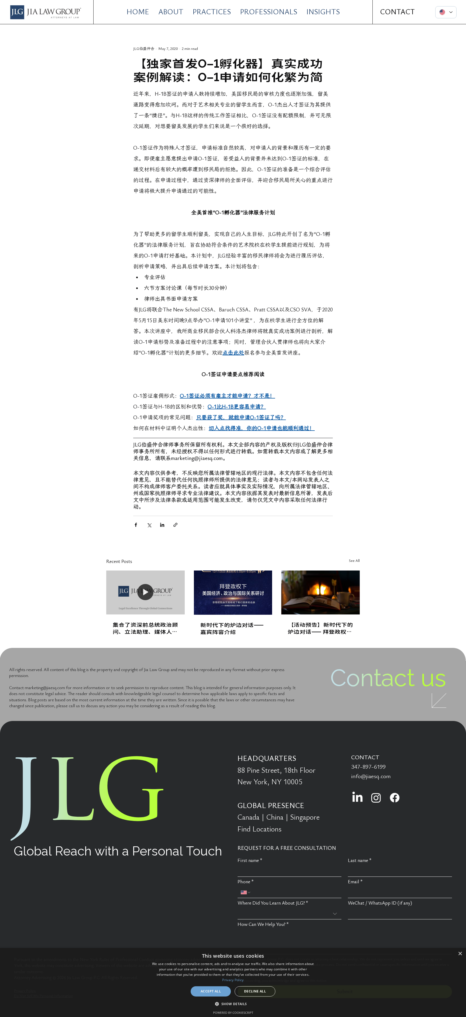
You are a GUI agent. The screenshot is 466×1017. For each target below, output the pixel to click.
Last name (360, 860)
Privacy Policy (233, 980)
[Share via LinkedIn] (162, 524)
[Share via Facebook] (135, 524)
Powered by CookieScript (233, 1013)
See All (354, 560)
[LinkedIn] (357, 797)
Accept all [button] (211, 991)
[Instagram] (376, 797)
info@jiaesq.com (371, 776)
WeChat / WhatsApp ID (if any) (380, 903)
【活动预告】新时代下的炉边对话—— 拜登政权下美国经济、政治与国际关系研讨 (320, 628)
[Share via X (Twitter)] (149, 524)
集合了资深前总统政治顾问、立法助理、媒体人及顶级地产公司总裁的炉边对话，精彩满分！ (145, 628)
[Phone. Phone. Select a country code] (246, 892)
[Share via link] (175, 524)
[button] (233, 1004)
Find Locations (259, 829)
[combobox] (290, 913)
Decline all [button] (255, 991)
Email (355, 882)
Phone (246, 882)
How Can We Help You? (263, 924)
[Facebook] (394, 797)
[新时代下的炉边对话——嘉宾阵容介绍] (233, 593)
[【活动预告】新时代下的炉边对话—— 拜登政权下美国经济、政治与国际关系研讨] (320, 592)
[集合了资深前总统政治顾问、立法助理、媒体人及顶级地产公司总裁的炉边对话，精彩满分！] (145, 592)
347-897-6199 (368, 766)
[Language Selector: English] (446, 12)
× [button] (460, 954)
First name (250, 860)
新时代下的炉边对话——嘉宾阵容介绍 (232, 628)
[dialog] (233, 982)
